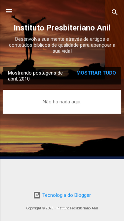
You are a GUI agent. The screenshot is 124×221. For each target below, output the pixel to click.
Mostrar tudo (96, 73)
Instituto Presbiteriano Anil (62, 27)
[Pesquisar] (115, 13)
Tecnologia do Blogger (66, 195)
